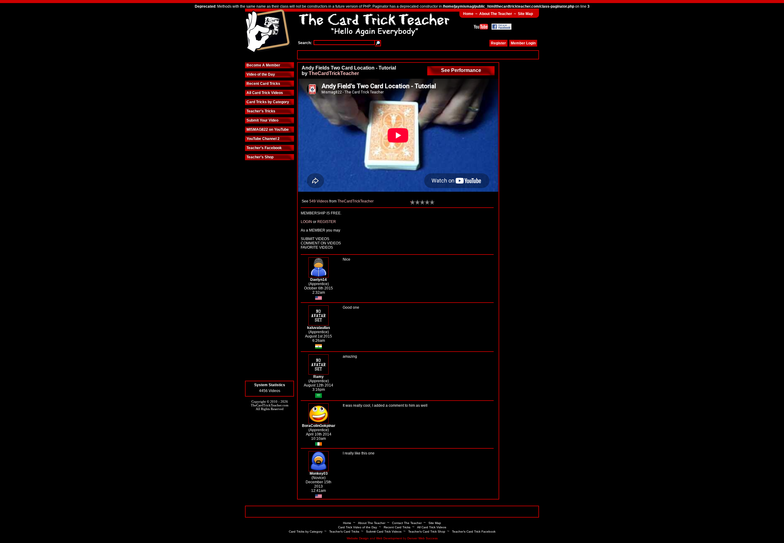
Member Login (523, 43)
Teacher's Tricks (261, 111)
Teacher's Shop (260, 157)
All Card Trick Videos (265, 93)
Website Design (358, 538)
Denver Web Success (422, 538)
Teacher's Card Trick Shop (426, 531)
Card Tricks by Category (268, 102)
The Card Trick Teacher (268, 32)
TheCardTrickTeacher (334, 73)
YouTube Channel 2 (263, 139)
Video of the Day (261, 74)
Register (498, 43)
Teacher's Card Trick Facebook (474, 531)
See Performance (461, 70)
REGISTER (326, 222)
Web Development (389, 538)
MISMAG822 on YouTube (268, 129)
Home (468, 14)
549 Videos (318, 201)
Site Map (525, 14)
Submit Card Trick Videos (383, 531)
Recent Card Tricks (263, 83)
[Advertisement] (418, 54)
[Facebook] (501, 27)
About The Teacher (495, 14)
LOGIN (306, 222)
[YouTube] (480, 27)
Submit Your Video (262, 120)
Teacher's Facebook (264, 148)
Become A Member (263, 65)
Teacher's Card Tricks (344, 531)
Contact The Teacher (407, 523)
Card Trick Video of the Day (357, 527)
